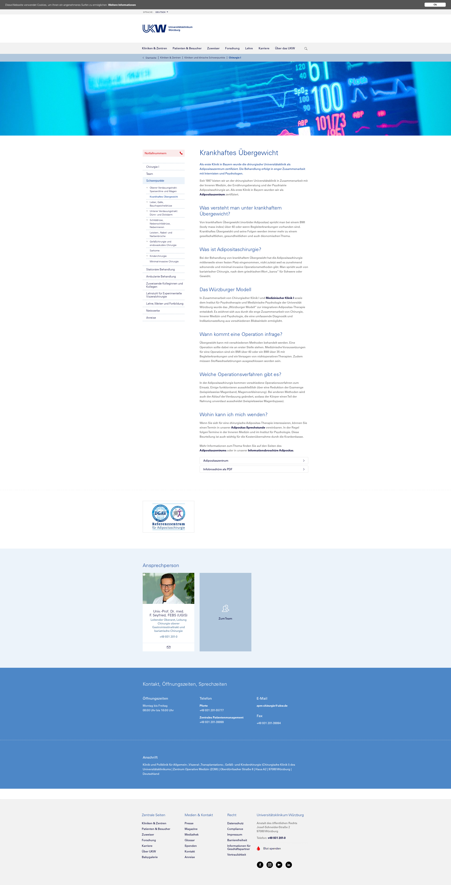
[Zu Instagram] (269, 864)
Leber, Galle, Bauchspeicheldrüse (161, 204)
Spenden (191, 846)
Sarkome (155, 250)
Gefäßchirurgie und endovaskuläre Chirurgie (163, 243)
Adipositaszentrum (212, 194)
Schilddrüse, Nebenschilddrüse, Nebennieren (160, 223)
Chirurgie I (235, 57)
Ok (435, 4)
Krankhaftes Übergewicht (164, 196)
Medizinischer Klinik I (280, 298)
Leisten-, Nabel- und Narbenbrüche (161, 234)
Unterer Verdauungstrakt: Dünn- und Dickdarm (164, 212)
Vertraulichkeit (236, 854)
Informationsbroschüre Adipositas (270, 450)
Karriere (147, 846)
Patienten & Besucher (156, 829)
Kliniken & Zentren (170, 57)
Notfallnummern (155, 153)
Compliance (235, 829)
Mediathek (192, 834)
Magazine (191, 829)
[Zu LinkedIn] (288, 864)
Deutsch (154, 12)
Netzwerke (153, 310)
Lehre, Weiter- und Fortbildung (164, 303)
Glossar (190, 840)
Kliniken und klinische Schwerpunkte (204, 57)
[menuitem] (155, 11)
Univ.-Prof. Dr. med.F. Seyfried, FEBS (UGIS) (168, 613)
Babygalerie (150, 857)
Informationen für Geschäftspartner (239, 847)
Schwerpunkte (155, 180)
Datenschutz (235, 823)
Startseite (151, 57)
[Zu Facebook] (260, 864)
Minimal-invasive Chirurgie (164, 261)
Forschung (149, 840)
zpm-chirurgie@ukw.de (272, 705)
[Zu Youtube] (279, 864)
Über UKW (149, 851)
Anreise (151, 317)
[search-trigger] (306, 48)
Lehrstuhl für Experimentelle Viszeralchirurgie (164, 295)
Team (149, 174)
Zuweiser (148, 834)
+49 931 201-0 (277, 838)
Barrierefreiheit (237, 840)
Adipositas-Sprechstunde (248, 427)
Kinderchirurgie (158, 256)
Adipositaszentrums (213, 450)
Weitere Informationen (122, 5)
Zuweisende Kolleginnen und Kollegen (164, 285)
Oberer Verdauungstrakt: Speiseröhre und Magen (163, 189)
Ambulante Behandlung (161, 276)
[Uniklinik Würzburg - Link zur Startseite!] (167, 28)
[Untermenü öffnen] (147, 187)
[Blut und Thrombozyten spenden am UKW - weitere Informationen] (269, 848)
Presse (189, 823)
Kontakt (190, 851)
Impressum (234, 834)
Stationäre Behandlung (160, 269)
